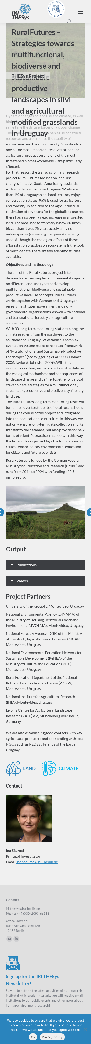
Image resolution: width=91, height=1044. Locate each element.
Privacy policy (52, 1037)
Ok (33, 1037)
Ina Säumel (15, 850)
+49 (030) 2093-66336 (33, 913)
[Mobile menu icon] (80, 11)
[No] (85, 1029)
